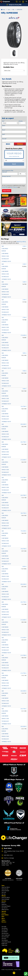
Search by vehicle (21, 241)
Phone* (3, 130)
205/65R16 (23, 584)
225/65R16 (23, 691)
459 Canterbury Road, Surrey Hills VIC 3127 (14, 851)
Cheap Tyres (4, 945)
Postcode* (4, 138)
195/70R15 (23, 406)
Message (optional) (6, 176)
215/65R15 (23, 460)
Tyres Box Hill (5, 930)
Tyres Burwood (5, 933)
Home (3, 9)
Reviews (4, 922)
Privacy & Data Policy (9, 969)
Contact (4, 913)
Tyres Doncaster (5, 936)
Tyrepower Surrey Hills (15, 4)
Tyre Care (4, 892)
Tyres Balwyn (4, 928)
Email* (3, 134)
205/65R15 (23, 424)
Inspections (4, 904)
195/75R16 (23, 548)
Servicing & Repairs (6, 906)
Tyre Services (4, 908)
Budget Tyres (4, 943)
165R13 (24, 282)
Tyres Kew (4, 938)
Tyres (3, 885)
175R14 (24, 317)
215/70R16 (23, 655)
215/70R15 (23, 477)
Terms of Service (13, 187)
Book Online (5, 915)
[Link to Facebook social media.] (14, 973)
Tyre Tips (4, 894)
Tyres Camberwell (6, 935)
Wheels (4, 896)
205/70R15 (23, 442)
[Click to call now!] (16, 1)
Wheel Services (5, 909)
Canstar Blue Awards (6, 942)
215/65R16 (23, 637)
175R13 (24, 299)
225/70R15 (23, 495)
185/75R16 (23, 513)
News (3, 918)
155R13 (24, 264)
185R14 (24, 353)
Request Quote (6, 190)
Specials (4, 911)
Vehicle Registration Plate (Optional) (7, 171)
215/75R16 (23, 673)
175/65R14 (23, 335)
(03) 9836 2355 (8, 855)
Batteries (3, 902)
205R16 (24, 566)
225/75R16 (23, 708)
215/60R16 (23, 620)
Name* (3, 125)
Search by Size (5, 889)
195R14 (24, 371)
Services (4, 901)
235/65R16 (23, 726)
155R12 (24, 246)
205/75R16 (23, 602)
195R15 (24, 388)
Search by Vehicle (6, 887)
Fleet (3, 916)
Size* (3, 121)
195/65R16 (23, 531)
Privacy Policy (5, 187)
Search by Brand (5, 890)
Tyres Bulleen (4, 931)
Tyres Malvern (5, 940)
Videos (3, 920)
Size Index (4, 926)
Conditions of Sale (17, 969)
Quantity (21, 121)
